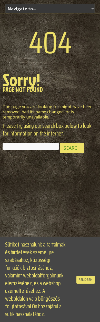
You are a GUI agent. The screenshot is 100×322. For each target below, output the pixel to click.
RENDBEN (86, 279)
